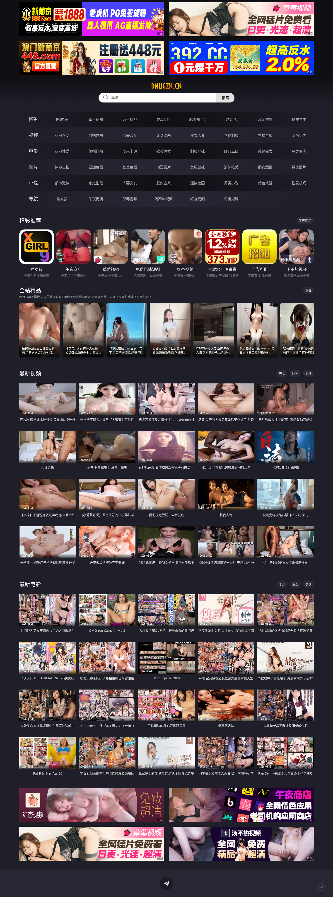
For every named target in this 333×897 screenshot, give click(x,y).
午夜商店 (96, 198)
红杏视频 (197, 198)
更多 (308, 373)
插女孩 (62, 198)
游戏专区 (163, 119)
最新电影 (30, 584)
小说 (33, 183)
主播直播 (265, 135)
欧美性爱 (163, 151)
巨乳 (295, 373)
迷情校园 (197, 182)
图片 (33, 167)
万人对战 (130, 119)
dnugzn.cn (166, 86)
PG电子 (62, 119)
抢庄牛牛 (299, 119)
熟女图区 (265, 167)
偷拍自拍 (96, 151)
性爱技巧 (299, 182)
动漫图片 (163, 167)
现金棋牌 (265, 119)
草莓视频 (130, 198)
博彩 (33, 119)
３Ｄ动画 (163, 135)
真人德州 (96, 119)
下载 (308, 290)
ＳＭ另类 (299, 135)
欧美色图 (130, 167)
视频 (33, 135)
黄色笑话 (265, 182)
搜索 (225, 97)
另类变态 (299, 151)
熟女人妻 (197, 135)
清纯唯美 (231, 167)
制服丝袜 (197, 151)
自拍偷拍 (96, 135)
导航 (33, 199)
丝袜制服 (231, 135)
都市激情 (62, 182)
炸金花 (231, 119)
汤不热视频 (163, 198)
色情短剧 (231, 198)
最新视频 (30, 373)
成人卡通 (130, 151)
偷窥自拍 (62, 167)
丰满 (282, 584)
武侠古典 (163, 182)
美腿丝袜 (197, 167)
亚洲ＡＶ (62, 135)
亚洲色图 (96, 167)
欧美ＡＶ (130, 135)
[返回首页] (321, 887)
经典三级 (231, 151)
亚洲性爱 (62, 151)
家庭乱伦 (96, 182)
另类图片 (299, 167)
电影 (33, 151)
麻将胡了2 (197, 119)
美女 (282, 373)
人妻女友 (130, 182)
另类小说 (231, 182)
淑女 (295, 584)
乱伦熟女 (265, 151)
